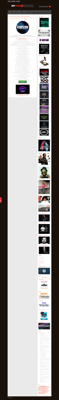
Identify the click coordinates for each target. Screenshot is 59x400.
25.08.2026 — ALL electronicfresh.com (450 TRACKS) (45, 375)
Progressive (45, 391)
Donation (13, 1)
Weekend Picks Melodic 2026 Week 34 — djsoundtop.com (44, 382)
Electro (47, 11)
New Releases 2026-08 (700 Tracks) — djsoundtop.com (44, 335)
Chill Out (40, 11)
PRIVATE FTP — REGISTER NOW (17, 11)
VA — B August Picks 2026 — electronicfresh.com (43, 356)
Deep (49, 11)
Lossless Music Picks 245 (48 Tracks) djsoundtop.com (19, 16)
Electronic (32, 11)
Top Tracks (10, 11)
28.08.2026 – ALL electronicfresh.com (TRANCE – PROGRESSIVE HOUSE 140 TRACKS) (44, 347)
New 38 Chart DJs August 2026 (43, 354)
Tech (39, 392)
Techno (43, 392)
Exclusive (43, 11)
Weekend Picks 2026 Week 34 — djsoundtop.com (43, 379)
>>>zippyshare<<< (24, 11)
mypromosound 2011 (10, 397)
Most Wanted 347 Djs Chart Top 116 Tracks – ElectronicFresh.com (45, 333)
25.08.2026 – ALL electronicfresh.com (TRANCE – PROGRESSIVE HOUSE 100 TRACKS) (44, 369)
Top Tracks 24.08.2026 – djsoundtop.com (44, 376)
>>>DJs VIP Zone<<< (22, 83)
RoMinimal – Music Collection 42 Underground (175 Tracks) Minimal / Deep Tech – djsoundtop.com (44, 366)
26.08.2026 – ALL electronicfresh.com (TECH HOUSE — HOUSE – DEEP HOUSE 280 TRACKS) (45, 360)
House (40, 390)
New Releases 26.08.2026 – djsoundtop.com (45, 357)
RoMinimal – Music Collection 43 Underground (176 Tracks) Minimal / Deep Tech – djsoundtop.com (44, 363)
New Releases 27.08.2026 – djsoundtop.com (45, 351)
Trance (43, 393)
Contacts (18, 1)
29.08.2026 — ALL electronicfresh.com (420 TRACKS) (45, 343)
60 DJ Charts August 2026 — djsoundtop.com (45, 338)
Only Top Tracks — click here (23, 94)
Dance (29, 11)
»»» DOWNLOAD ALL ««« (23, 38)
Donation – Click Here (44, 277)
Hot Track (36, 11)
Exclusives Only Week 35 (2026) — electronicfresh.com (44, 350)
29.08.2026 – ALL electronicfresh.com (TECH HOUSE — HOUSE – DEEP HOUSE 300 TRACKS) (45, 340)
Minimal (44, 390)
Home (9, 1)
